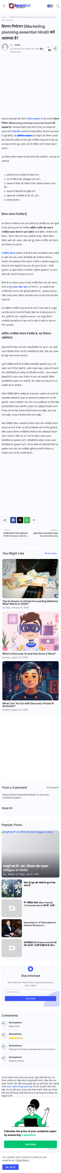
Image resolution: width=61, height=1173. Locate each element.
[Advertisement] (30, 86)
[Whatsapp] (27, 520)
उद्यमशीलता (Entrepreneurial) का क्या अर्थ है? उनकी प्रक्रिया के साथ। (40, 944)
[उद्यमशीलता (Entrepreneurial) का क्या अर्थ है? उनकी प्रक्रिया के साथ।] (12, 948)
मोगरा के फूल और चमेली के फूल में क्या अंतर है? (39, 884)
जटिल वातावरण (34, 118)
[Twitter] (20, 520)
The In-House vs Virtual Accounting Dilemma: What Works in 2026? (30, 602)
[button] (50, 6)
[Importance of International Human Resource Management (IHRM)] (12, 928)
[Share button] (34, 520)
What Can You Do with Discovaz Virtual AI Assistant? (28, 704)
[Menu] (4, 6)
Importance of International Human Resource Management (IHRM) (40, 924)
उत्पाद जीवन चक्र (20, 286)
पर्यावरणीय (16, 131)
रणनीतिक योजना (8, 253)
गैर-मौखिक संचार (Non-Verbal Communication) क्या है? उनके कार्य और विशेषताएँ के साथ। (41, 904)
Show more (51, 553)
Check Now (21, 1160)
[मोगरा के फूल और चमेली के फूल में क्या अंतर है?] (12, 888)
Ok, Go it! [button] (10, 1167)
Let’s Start (30, 1144)
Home (4, 17)
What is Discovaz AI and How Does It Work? (29, 653)
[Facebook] (13, 520)
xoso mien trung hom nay (19, 1086)
